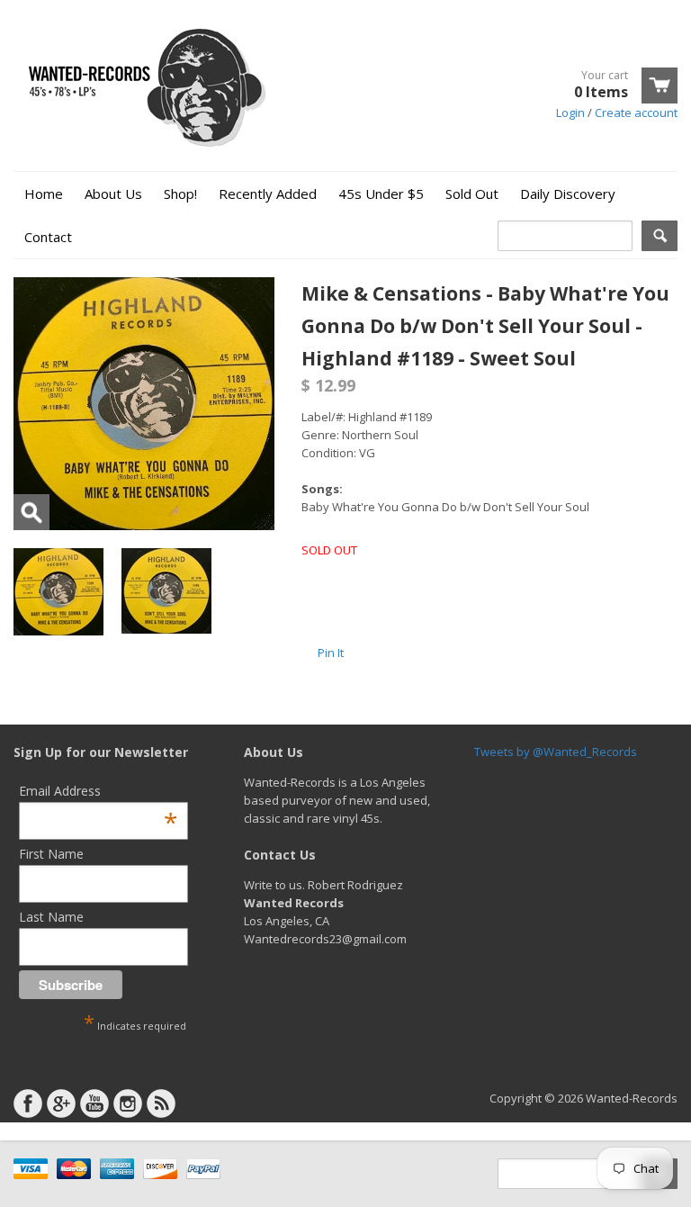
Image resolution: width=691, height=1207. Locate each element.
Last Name (51, 916)
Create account (636, 112)
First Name (51, 853)
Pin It (331, 652)
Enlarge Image (31, 512)
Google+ (61, 1103)
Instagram (127, 1103)
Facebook (27, 1103)
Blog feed (161, 1103)
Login (570, 112)
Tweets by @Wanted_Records (555, 751)
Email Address (98, 790)
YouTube (94, 1103)
